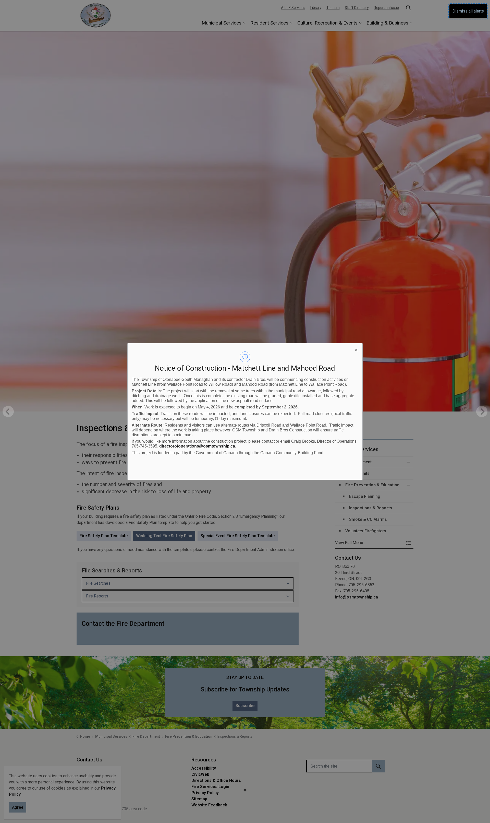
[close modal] (356, 349)
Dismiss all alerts (468, 11)
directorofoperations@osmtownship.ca (197, 446)
